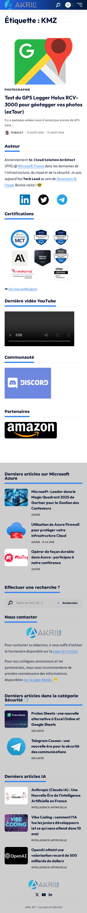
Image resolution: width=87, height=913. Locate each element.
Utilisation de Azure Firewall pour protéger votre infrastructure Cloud (55, 530)
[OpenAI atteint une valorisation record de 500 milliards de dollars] (16, 855)
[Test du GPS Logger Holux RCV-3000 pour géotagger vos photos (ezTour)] (43, 61)
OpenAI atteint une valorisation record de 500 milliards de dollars (54, 855)
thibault (17, 132)
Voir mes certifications (22, 289)
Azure (35, 514)
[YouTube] (44, 895)
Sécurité (37, 730)
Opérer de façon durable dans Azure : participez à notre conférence (52, 557)
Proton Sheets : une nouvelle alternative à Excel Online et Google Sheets (55, 719)
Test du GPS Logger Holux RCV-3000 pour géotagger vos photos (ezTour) (43, 104)
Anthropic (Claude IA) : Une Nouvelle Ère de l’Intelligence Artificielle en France (56, 795)
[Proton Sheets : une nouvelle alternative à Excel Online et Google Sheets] (16, 719)
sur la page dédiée (38, 680)
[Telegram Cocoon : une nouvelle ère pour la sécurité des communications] (16, 746)
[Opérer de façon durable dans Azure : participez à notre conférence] (16, 557)
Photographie (17, 89)
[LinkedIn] (50, 895)
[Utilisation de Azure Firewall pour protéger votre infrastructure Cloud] (16, 530)
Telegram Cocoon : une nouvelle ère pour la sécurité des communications (55, 746)
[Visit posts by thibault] (7, 132)
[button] (58, 5)
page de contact (65, 651)
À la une (48, 542)
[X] (37, 895)
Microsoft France (31, 166)
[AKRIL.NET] (20, 5)
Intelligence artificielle (49, 807)
